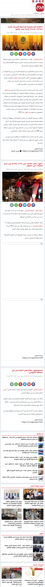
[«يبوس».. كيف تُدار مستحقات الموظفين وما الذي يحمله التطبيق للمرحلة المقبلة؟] (33, 573)
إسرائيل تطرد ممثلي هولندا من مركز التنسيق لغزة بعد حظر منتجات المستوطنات (20, 452)
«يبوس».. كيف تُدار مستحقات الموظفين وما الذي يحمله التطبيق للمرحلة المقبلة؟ (33, 582)
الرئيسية (42, 13)
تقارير (41, 534)
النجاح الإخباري (40, 7)
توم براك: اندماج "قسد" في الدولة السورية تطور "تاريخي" (22, 471)
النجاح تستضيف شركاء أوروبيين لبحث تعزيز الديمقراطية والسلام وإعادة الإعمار (33, 523)
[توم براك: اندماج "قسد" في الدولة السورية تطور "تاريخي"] (40, 472)
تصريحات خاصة (38, 565)
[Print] (12, 54)
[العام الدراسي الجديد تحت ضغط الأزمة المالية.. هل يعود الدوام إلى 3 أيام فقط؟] (12, 573)
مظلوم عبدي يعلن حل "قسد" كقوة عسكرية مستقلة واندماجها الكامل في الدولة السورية (20, 458)
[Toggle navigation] (33, 1)
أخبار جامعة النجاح (37, 486)
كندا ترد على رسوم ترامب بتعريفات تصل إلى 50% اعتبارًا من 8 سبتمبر (20, 478)
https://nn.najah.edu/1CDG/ (32, 422)
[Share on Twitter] (25, 54)
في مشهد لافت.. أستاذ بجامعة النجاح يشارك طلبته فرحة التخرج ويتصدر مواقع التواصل (18, 546)
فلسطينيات (36, 13)
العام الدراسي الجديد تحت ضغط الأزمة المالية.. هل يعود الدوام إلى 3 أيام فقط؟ (12, 582)
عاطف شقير (39, 210)
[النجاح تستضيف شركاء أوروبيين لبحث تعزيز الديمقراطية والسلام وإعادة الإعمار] (33, 514)
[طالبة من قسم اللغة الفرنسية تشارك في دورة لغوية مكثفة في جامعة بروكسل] (33, 494)
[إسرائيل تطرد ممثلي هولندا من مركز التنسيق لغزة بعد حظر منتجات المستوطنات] (40, 452)
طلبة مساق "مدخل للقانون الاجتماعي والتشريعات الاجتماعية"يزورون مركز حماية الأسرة (12, 524)
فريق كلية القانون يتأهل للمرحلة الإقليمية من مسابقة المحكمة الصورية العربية (12, 503)
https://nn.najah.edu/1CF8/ (32, 358)
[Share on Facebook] (33, 54)
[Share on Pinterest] (20, 54)
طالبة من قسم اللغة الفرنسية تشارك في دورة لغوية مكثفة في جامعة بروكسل (33, 503)
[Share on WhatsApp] (16, 54)
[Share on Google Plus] (29, 54)
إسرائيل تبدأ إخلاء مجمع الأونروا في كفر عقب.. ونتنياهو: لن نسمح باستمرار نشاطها (19, 438)
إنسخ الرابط (15, 151)
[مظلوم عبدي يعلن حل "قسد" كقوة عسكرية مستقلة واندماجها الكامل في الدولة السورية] (40, 459)
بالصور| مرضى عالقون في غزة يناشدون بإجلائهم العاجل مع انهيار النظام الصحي (17, 555)
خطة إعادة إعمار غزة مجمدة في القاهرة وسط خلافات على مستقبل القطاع (18, 538)
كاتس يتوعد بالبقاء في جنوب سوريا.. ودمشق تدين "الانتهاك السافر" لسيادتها (21, 465)
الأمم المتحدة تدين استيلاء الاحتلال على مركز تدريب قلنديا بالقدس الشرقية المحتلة (20, 445)
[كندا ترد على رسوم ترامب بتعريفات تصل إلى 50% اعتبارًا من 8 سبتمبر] (40, 479)
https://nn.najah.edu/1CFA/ (32, 151)
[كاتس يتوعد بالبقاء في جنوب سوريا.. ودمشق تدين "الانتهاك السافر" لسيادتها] (40, 465)
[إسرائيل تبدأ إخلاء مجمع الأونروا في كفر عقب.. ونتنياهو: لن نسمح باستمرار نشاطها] (40, 439)
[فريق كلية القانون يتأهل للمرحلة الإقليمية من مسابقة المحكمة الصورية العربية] (12, 494)
